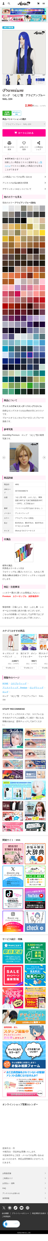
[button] (3, 457)
